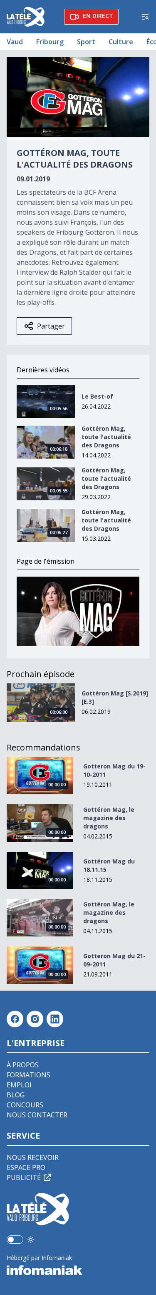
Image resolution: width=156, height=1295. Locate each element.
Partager (51, 326)
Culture (121, 41)
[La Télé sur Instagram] (35, 1019)
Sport (86, 41)
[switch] (15, 1239)
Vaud (15, 41)
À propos (23, 1064)
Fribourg (50, 41)
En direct (98, 16)
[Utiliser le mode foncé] (31, 1239)
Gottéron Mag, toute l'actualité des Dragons (106, 436)
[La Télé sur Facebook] (15, 1019)
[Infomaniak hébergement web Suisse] (78, 1270)
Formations (28, 1074)
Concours (25, 1104)
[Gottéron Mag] (78, 611)
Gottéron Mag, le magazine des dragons (108, 818)
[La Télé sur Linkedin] (55, 1019)
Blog (16, 1094)
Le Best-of (97, 396)
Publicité (24, 1177)
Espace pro (26, 1167)
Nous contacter (37, 1114)
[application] (78, 97)
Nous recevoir (33, 1157)
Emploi (19, 1084)
